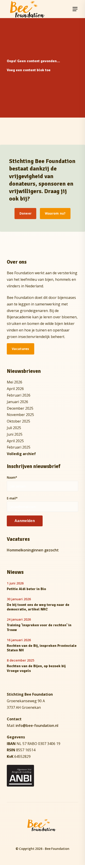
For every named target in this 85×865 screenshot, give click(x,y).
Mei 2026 (14, 382)
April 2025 (15, 440)
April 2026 (15, 388)
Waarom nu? (55, 213)
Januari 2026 (17, 401)
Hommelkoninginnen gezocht (33, 550)
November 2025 (20, 414)
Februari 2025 (18, 447)
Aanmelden (25, 521)
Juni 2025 (14, 434)
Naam (12, 477)
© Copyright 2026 (29, 849)
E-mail (12, 498)
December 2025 (20, 408)
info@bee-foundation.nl (37, 725)
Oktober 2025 (18, 421)
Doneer (25, 213)
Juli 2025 (14, 427)
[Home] (27, 9)
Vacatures (20, 349)
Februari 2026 (18, 395)
